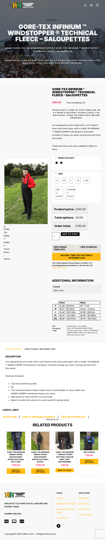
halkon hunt (82, 333)
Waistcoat (84, 503)
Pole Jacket (85, 509)
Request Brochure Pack (66, 511)
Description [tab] (13, 349)
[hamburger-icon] (10, 5)
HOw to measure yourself (38, 416)
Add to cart (70, 234)
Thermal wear (79, 335)
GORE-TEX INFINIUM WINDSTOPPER (34, 48)
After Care (10, 416)
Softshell (70, 335)
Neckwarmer (92, 333)
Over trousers (85, 514)
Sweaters (83, 498)
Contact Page (59, 268)
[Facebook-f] (58, 526)
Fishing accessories (75, 330)
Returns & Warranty (66, 503)
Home (8, 48)
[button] (91, 5)
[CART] (97, 5)
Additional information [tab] (40, 349)
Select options (16, 471)
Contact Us (62, 517)
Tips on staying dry (73, 416)
